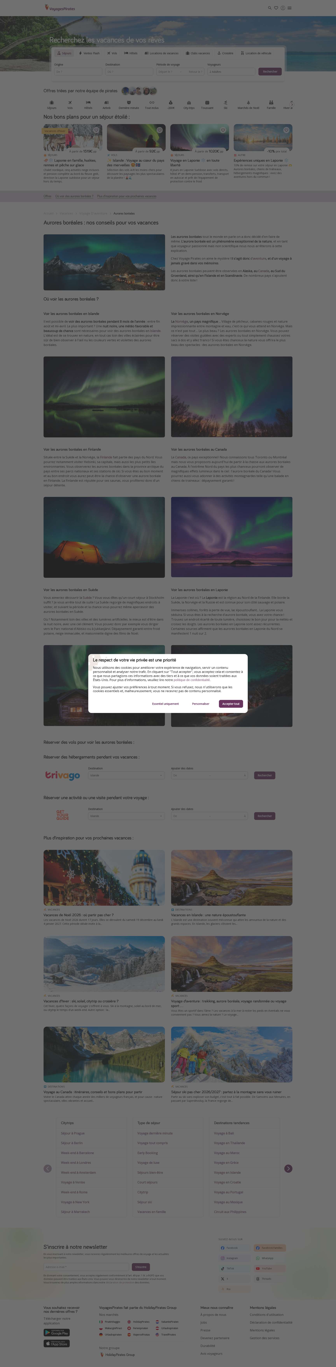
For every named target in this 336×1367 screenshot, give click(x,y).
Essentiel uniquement (165, 704)
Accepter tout (231, 704)
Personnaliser (200, 704)
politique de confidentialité (192, 680)
